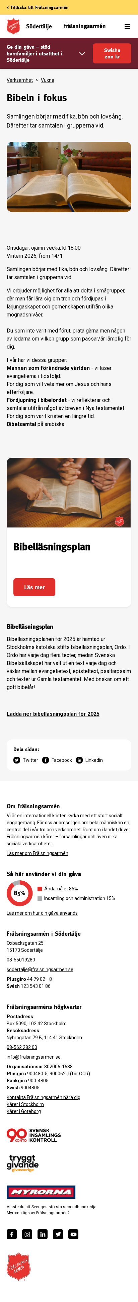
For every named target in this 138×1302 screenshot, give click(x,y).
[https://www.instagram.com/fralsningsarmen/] (27, 1234)
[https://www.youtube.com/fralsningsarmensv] (73, 1234)
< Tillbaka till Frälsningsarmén (37, 7)
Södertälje (39, 26)
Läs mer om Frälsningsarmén (37, 853)
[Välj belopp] (82, 53)
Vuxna (47, 80)
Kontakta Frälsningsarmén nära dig (43, 1097)
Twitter (30, 760)
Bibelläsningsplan (30, 626)
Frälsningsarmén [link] (84, 25)
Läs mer (34, 587)
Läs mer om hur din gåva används (42, 913)
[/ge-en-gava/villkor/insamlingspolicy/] (34, 1135)
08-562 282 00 (22, 1047)
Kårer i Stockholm (25, 1104)
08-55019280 (21, 959)
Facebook (62, 760)
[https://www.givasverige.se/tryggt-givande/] (23, 1163)
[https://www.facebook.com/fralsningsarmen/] (12, 1234)
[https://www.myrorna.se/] (41, 1192)
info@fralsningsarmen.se (34, 1057)
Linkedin (94, 760)
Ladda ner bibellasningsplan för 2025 (53, 714)
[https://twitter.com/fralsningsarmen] (58, 1234)
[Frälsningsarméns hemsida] (18, 1267)
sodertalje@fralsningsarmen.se (40, 969)
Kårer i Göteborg (24, 1111)
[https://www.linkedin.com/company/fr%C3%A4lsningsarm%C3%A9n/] (43, 1234)
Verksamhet (20, 80)
